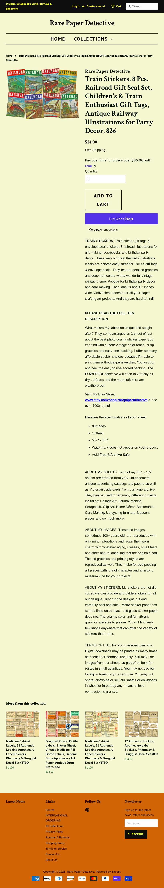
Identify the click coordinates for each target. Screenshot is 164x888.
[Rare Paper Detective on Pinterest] (87, 810)
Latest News (15, 801)
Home (58, 39)
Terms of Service (56, 848)
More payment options (103, 229)
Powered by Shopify (108, 871)
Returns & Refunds (58, 837)
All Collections (54, 826)
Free (88, 150)
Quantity (91, 171)
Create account (96, 6)
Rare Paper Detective (82, 23)
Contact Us (53, 854)
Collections (92, 39)
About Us (51, 859)
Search (50, 809)
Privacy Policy (54, 831)
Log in (76, 6)
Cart (118, 6)
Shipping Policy (55, 843)
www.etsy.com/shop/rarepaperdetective (116, 400)
